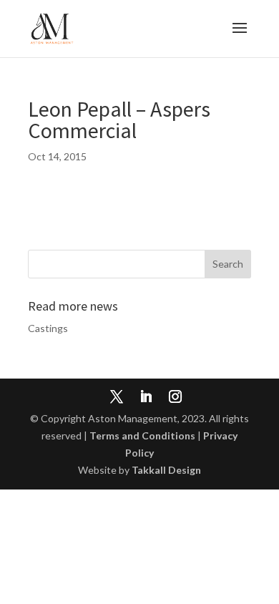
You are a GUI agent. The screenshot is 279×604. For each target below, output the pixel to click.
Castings (48, 328)
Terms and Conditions (142, 435)
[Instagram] (175, 397)
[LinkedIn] (146, 397)
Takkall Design (166, 470)
